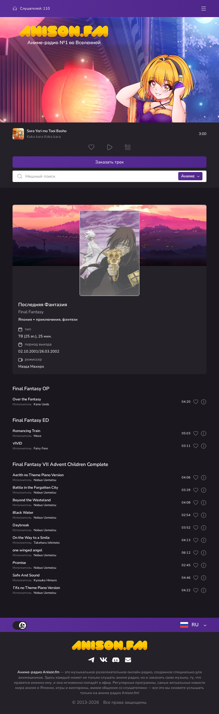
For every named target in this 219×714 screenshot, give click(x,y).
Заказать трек (109, 162)
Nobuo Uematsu (45, 480)
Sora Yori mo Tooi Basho (46, 131)
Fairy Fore (41, 448)
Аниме (187, 176)
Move (37, 435)
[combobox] (192, 625)
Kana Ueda (41, 404)
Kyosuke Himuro (45, 580)
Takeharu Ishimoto (47, 542)
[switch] (20, 625)
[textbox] (192, 625)
